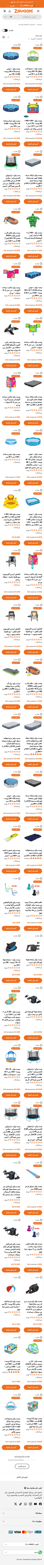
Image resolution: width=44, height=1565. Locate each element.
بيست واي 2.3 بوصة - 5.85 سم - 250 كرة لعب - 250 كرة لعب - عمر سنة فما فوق (33, 1422)
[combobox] (22, 17)
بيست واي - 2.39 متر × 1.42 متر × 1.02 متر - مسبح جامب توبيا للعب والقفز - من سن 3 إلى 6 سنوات (11, 1017)
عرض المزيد (22, 1466)
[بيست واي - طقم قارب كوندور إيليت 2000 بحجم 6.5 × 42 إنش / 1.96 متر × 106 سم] (33, 671)
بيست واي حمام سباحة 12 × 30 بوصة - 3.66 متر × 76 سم (11, 123)
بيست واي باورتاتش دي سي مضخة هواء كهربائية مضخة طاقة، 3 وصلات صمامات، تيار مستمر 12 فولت (11, 1192)
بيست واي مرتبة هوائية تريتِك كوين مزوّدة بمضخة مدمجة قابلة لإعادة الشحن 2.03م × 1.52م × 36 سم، (11, 743)
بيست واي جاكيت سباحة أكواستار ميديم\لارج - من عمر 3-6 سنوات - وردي (11, 401)
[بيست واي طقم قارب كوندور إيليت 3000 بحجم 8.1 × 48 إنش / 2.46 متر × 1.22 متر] (11, 220)
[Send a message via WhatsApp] (40, 1552)
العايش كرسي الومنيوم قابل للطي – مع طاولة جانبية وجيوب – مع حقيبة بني (33, 632)
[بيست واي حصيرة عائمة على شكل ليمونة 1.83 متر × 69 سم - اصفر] (11, 837)
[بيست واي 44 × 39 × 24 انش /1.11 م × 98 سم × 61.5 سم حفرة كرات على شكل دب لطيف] (11, 501)
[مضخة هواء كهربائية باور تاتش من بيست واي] (33, 999)
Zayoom (19, 1559)
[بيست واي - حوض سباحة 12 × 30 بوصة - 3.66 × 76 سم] (11, 56)
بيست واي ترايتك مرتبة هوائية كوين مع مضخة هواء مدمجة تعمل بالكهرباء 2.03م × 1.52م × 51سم (33, 180)
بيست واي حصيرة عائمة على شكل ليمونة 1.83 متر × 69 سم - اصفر (11, 853)
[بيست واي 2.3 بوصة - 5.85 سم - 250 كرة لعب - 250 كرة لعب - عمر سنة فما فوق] (33, 1406)
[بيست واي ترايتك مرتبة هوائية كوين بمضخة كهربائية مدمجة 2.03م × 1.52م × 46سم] (33, 783)
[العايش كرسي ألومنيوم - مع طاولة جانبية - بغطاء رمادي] (11, 561)
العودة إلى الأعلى (22, 1477)
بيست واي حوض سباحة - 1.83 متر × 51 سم (11, 455)
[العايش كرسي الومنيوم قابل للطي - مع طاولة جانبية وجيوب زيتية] (11, 616)
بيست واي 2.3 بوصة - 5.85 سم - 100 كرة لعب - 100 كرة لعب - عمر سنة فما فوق (12, 1365)
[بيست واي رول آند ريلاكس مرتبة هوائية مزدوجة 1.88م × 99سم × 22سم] (11, 671)
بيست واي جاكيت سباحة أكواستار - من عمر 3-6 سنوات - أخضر (33, 345)
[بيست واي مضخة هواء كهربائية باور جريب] (33, 947)
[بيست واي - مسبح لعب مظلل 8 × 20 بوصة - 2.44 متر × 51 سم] (33, 56)
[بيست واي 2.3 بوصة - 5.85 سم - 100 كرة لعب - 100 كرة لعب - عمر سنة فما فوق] (11, 1348)
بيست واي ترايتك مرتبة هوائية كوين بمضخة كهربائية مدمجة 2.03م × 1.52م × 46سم (33, 799)
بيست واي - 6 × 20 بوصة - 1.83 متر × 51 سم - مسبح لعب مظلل (11, 1072)
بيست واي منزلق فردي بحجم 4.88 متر (33, 1187)
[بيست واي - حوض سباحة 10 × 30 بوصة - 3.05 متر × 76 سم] (11, 783)
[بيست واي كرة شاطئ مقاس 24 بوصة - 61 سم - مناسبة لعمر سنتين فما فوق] (11, 1289)
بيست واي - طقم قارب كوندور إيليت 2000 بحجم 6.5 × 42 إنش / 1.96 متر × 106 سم (33, 687)
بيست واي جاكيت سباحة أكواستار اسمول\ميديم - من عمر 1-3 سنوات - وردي (33, 578)
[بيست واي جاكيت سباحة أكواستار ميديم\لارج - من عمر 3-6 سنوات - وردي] (11, 384)
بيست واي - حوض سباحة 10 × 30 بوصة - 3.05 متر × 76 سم (11, 798)
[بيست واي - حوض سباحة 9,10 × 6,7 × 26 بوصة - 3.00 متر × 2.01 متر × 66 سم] (33, 275)
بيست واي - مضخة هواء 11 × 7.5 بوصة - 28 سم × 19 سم (11, 962)
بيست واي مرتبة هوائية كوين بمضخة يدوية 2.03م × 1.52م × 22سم (33, 853)
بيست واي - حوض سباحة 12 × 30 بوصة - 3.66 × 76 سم (11, 71)
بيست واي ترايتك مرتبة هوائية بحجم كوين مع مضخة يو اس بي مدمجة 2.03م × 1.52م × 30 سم (33, 402)
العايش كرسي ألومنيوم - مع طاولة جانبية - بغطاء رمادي (11, 577)
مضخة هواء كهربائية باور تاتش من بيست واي (33, 1013)
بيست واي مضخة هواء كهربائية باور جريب (34, 961)
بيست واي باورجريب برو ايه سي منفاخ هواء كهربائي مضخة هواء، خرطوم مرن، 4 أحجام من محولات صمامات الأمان (33, 1308)
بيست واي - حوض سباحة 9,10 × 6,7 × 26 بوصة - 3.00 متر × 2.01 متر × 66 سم (33, 291)
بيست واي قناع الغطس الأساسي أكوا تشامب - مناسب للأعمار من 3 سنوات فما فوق (11, 906)
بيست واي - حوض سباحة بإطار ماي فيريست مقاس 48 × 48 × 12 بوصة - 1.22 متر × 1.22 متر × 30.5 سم (34, 521)
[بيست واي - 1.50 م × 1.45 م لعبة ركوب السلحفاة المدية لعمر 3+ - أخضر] (33, 220)
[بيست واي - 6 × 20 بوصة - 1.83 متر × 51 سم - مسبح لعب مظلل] (11, 1056)
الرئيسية (39, 24)
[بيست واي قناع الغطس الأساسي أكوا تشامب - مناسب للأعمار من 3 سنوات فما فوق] (11, 890)
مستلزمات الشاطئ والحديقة (27, 24)
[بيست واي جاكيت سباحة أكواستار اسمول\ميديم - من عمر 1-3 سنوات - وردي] (33, 561)
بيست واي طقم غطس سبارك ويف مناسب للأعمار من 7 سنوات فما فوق (33, 1248)
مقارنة (11, 30)
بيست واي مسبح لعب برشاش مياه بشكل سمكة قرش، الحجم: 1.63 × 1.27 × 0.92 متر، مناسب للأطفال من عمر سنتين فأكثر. (11, 1425)
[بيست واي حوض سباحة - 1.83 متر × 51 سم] (11, 441)
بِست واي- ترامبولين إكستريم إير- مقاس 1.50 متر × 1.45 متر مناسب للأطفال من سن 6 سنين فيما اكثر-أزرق (33, 1074)
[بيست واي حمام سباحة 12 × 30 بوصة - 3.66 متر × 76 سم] (11, 108)
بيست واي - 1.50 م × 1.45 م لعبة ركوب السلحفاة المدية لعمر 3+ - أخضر (33, 236)
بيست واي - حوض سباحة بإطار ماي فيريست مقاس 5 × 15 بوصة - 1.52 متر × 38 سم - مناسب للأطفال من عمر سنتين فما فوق (33, 461)
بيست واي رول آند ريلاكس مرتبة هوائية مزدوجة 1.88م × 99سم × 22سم (11, 687)
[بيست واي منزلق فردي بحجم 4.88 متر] (33, 1174)
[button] (4, 11)
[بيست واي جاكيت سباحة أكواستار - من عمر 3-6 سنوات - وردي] (11, 275)
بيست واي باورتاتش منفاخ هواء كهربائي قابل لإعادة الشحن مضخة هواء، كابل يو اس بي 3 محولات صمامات (11, 1249)
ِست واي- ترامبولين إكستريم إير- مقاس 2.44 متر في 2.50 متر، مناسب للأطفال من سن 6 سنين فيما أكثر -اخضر (11, 180)
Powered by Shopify (29, 1559)
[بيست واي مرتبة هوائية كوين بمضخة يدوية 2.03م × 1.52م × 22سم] (33, 837)
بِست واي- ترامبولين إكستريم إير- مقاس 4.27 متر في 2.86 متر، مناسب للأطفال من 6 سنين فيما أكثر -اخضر (11, 1131)
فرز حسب (38, 35)
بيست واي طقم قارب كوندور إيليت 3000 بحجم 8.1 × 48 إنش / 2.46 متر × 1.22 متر (12, 236)
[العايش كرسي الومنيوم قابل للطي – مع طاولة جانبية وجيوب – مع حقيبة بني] (33, 616)
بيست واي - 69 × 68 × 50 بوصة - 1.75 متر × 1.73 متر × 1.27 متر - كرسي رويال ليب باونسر (33, 124)
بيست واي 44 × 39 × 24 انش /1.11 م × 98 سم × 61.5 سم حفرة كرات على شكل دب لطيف (11, 518)
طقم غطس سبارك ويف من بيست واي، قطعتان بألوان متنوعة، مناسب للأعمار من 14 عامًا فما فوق (33, 907)
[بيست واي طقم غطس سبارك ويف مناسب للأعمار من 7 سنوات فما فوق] (33, 1231)
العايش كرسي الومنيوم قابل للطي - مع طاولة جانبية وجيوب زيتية (11, 632)
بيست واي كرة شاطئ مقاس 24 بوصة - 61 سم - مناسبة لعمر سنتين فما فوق (11, 1305)
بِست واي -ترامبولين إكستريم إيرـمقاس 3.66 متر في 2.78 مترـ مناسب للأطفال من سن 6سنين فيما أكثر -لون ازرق (33, 1133)
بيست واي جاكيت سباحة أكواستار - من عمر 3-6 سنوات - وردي (11, 290)
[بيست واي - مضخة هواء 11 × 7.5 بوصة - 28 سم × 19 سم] (11, 947)
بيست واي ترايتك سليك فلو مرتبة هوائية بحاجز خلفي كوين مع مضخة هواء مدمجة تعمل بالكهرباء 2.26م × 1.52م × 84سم (33, 745)
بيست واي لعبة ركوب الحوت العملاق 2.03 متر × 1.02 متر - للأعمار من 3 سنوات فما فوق (11, 346)
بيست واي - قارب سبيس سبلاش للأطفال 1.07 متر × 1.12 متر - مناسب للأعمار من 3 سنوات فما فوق (33, 1366)
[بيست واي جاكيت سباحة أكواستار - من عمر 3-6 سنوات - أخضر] (33, 329)
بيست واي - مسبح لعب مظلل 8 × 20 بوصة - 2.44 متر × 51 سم (33, 71)
